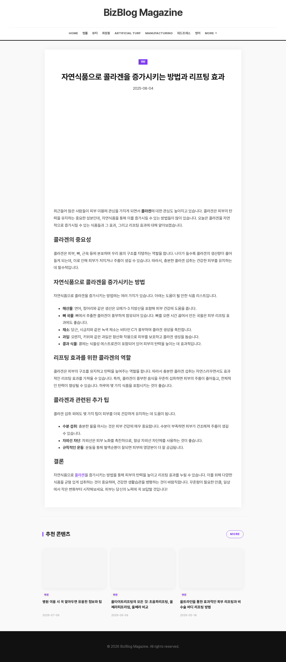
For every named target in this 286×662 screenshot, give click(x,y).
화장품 (106, 33)
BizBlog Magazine (143, 12)
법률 (85, 33)
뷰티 (95, 33)
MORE (235, 534)
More (211, 33)
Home (73, 33)
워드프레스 (184, 33)
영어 (197, 33)
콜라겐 (80, 475)
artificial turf (128, 33)
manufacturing (159, 33)
